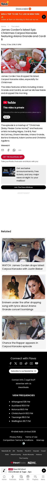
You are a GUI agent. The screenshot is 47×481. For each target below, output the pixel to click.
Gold (7, 454)
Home (3, 26)
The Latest (15, 26)
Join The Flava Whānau (23, 177)
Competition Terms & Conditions (18, 440)
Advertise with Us (23, 383)
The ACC (28, 451)
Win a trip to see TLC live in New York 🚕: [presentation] (23, 16)
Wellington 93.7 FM (21, 421)
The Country (23, 458)
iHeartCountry (16, 454)
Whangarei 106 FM (20, 401)
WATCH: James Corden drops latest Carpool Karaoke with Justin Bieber (23, 254)
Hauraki (36, 451)
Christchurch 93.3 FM (22, 413)
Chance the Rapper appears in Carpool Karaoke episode (23, 332)
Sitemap (40, 440)
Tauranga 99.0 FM (20, 417)
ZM (14, 451)
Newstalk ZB (6, 451)
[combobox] (19, 150)
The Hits (20, 451)
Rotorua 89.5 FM (19, 409)
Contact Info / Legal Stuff (23, 380)
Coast (43, 451)
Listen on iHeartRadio (23, 470)
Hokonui (39, 454)
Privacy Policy (16, 437)
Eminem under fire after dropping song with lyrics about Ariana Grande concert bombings (23, 293)
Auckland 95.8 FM (20, 405)
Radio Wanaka (28, 454)
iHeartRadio (23, 387)
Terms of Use (31, 437)
